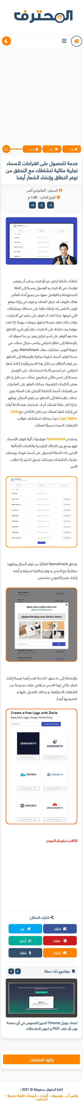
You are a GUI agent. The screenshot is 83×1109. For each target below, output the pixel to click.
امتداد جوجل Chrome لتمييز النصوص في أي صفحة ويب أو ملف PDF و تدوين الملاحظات (42, 1025)
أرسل (23, 940)
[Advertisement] (41, 93)
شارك (57, 928)
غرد (22, 928)
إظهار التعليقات (41, 1059)
